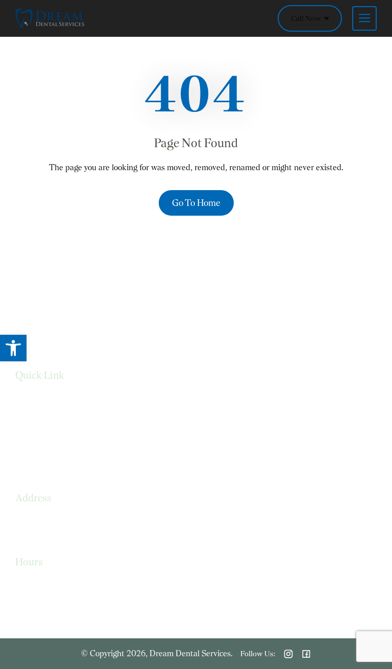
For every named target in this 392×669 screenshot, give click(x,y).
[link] (13, 348)
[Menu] (359, 18)
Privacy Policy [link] (38, 420)
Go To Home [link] (196, 202)
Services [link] (29, 399)
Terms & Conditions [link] (50, 440)
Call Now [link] (307, 18)
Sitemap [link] (29, 461)
